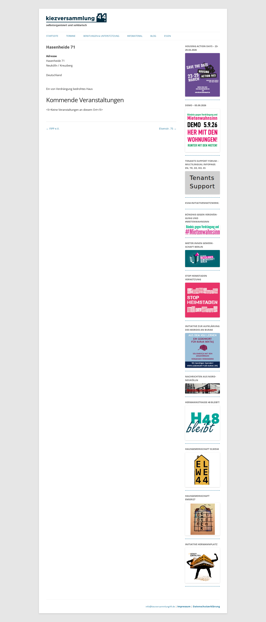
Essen (167, 36)
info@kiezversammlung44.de (160, 606)
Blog (153, 36)
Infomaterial (134, 36)
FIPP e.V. (52, 128)
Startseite (52, 36)
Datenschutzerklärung (206, 606)
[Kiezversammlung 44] (76, 21)
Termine (70, 36)
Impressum (184, 606)
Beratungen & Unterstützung (101, 36)
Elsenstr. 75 (167, 128)
